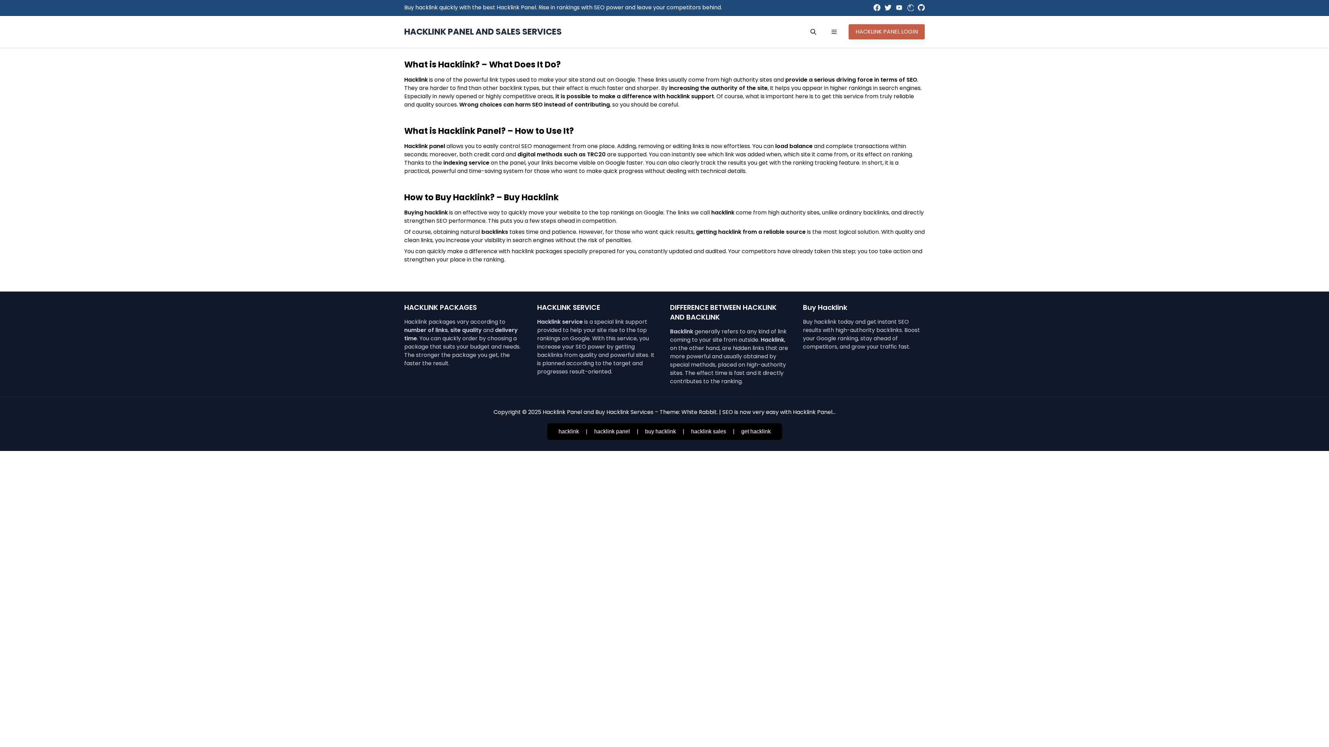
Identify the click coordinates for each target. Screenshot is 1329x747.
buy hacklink (660, 431)
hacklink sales (708, 431)
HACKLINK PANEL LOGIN (887, 32)
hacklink (569, 431)
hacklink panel (612, 431)
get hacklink (756, 431)
